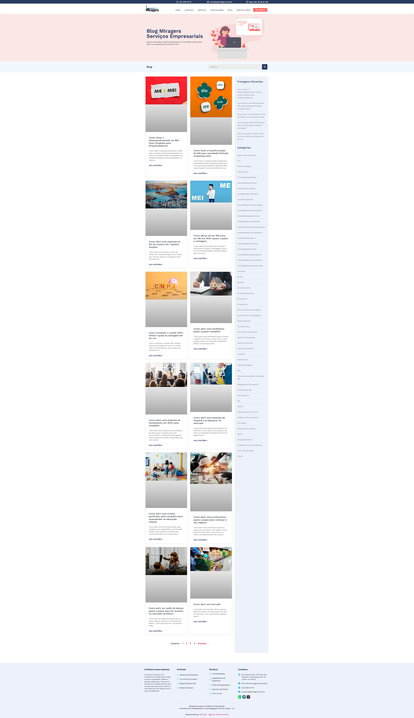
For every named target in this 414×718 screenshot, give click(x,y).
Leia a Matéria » (156, 165)
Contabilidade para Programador (251, 227)
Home (178, 10)
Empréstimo (242, 304)
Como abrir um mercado (207, 604)
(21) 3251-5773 (185, 2)
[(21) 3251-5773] (177, 2)
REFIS (239, 434)
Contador (241, 271)
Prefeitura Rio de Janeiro (247, 418)
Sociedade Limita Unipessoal (249, 445)
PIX (238, 401)
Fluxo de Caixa (243, 326)
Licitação (241, 354)
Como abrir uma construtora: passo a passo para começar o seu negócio (210, 520)
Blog (230, 10)
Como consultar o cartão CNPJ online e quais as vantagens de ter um (166, 335)
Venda (240, 456)
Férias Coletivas (244, 321)
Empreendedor (244, 288)
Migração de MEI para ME (248, 384)
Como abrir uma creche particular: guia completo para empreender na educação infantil (166, 517)
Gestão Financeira (245, 343)
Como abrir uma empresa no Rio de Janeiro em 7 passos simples (164, 244)
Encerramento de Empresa (249, 310)
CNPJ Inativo (242, 172)
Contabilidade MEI (245, 199)
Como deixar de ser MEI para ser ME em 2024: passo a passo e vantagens (211, 238)
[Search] (264, 67)
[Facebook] (244, 697)
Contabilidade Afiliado (246, 177)
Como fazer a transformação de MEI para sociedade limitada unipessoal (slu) (211, 153)
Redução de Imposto (246, 429)
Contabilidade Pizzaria (246, 249)
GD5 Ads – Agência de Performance (214, 714)
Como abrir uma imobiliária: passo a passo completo (209, 330)
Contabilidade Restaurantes (249, 255)
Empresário (242, 299)
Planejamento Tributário (247, 412)
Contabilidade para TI (246, 238)
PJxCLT (240, 406)
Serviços (202, 10)
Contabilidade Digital (246, 188)
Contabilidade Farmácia (247, 194)
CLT (238, 161)
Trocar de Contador (245, 451)
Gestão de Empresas (246, 337)
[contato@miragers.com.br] (208, 2)
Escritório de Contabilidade (249, 315)
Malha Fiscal (242, 360)
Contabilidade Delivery (247, 183)
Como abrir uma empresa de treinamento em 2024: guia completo (164, 423)
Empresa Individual (245, 293)
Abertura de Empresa (246, 155)
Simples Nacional (244, 440)
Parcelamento (243, 395)
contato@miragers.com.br (221, 2)
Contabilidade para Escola (248, 216)
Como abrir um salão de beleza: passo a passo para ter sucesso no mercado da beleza (166, 611)
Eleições (240, 282)
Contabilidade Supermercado (250, 266)
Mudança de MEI (244, 390)
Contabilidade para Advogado (250, 205)
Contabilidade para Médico (248, 222)
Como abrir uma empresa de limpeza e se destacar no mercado (209, 420)
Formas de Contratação (247, 332)
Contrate (189, 10)
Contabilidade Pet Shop (247, 244)
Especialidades (217, 10)
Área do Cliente (244, 10)
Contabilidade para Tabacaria (249, 233)
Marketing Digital (244, 365)
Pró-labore (241, 423)
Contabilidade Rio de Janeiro (249, 260)
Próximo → (203, 643)
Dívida (240, 277)
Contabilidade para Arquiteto (249, 210)
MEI (239, 371)
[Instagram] (248, 697)
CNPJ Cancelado (244, 166)
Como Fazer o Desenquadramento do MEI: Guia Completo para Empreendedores (164, 141)
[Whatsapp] (239, 697)
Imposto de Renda (245, 348)
